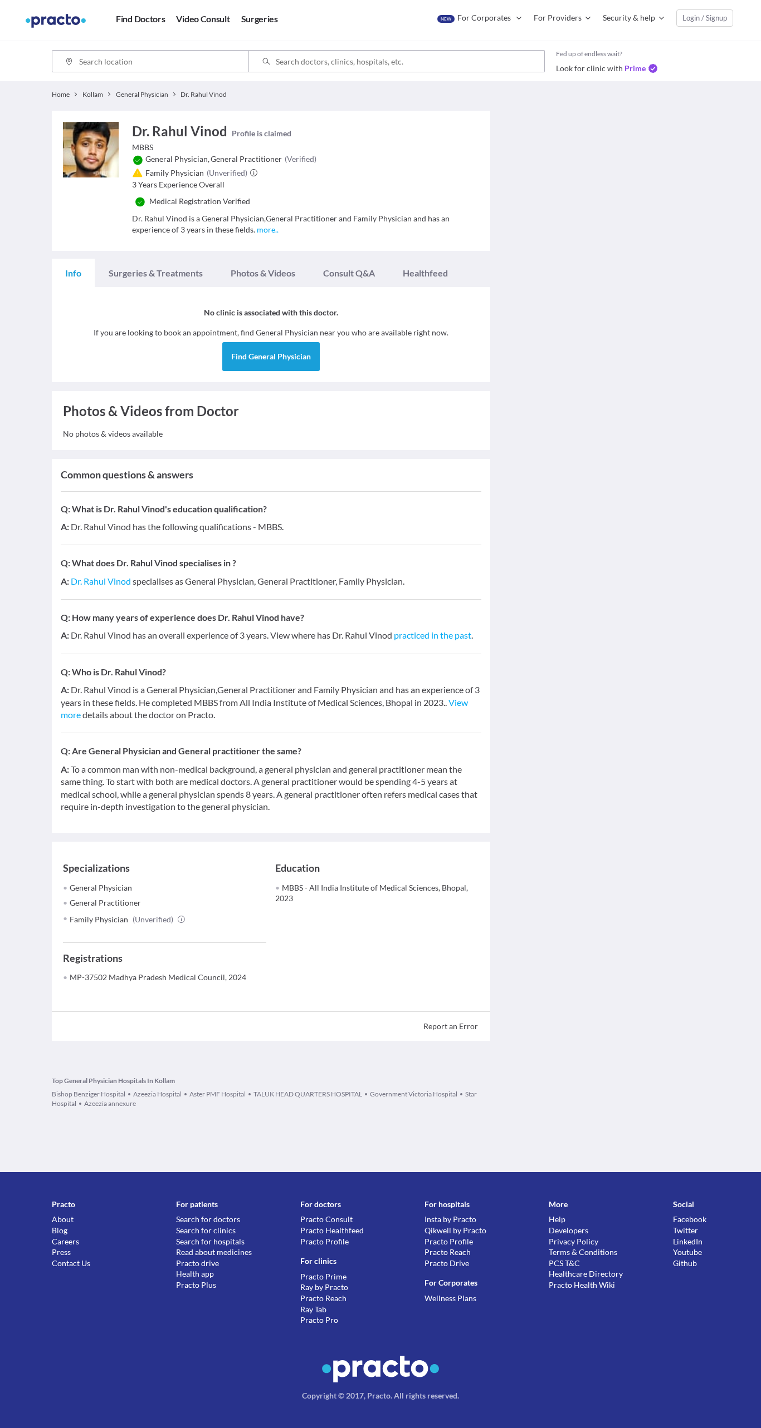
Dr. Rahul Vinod (101, 581)
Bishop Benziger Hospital (88, 1094)
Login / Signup (704, 17)
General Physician (101, 887)
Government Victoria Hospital (413, 1094)
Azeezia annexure (110, 1103)
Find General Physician (271, 356)
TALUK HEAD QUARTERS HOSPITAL (307, 1094)
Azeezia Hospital (157, 1094)
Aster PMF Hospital (217, 1094)
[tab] (73, 273)
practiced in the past (432, 635)
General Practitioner (105, 902)
